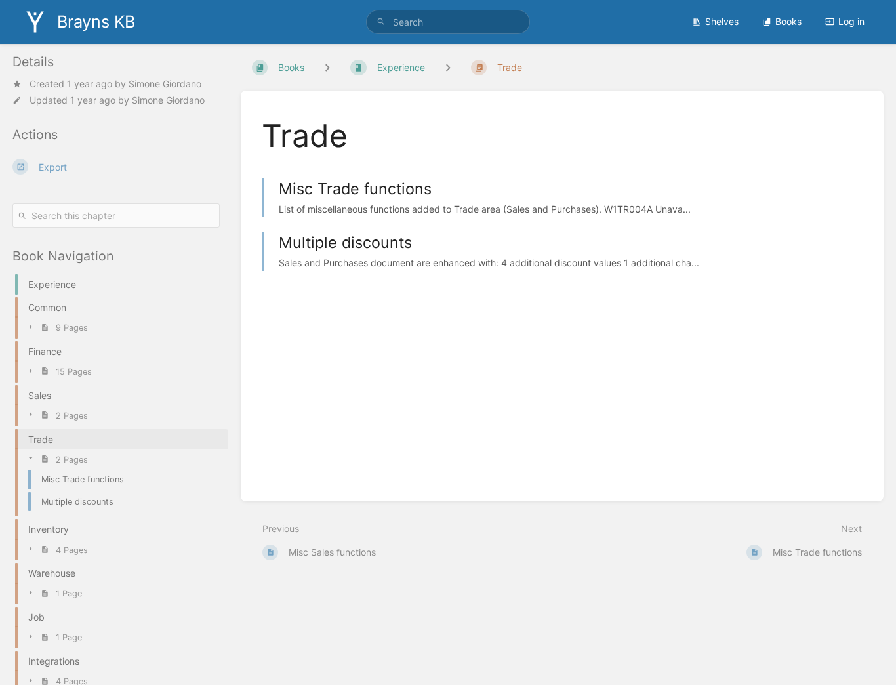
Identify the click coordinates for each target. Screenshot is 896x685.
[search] (448, 22)
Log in (851, 21)
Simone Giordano (165, 83)
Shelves (722, 21)
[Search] (381, 22)
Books (788, 21)
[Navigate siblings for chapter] (448, 67)
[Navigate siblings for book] (327, 67)
